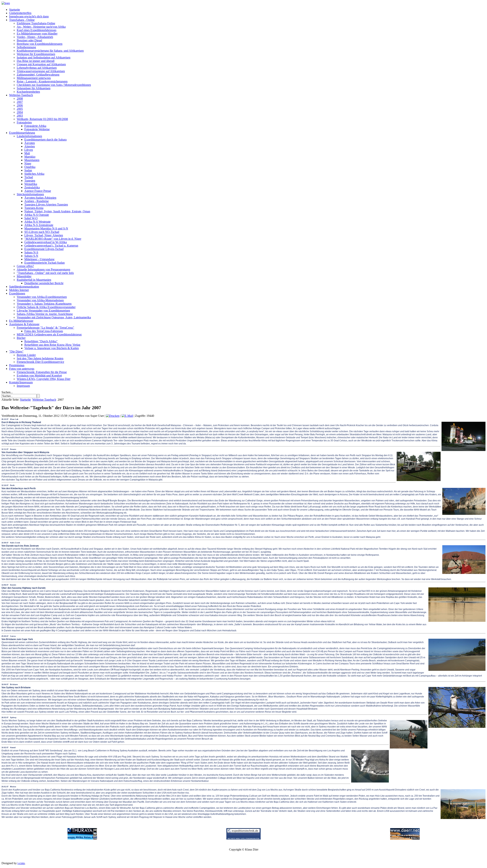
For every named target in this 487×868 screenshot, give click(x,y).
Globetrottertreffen (20, 13)
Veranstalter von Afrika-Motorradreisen (40, 300)
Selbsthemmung (26, 47)
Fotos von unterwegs (21, 368)
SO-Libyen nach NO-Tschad (41, 231)
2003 (20, 115)
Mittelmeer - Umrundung (39, 259)
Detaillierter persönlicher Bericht (43, 283)
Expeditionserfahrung (22, 132)
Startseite (14, 9)
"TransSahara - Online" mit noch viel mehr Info (45, 273)
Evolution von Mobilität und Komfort (39, 375)
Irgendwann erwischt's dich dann (29, 16)
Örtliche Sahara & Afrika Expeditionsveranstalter (46, 307)
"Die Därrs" (16, 351)
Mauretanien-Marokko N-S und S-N (46, 228)
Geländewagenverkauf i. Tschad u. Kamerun (51, 245)
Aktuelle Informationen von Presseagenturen (43, 269)
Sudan (28, 170)
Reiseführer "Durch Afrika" (41, 341)
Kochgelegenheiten (28, 91)
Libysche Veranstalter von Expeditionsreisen (43, 310)
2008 (20, 98)
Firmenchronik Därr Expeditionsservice (40, 361)
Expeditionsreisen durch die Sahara (45, 139)
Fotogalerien (24, 122)
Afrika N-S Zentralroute (38, 225)
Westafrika (30, 184)
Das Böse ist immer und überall (35, 61)
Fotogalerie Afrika (35, 125)
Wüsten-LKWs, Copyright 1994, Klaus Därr (43, 379)
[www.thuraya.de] (82, 838)
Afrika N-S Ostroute (36, 214)
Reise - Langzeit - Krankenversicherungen (42, 81)
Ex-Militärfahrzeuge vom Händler (37, 33)
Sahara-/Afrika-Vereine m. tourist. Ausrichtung (45, 314)
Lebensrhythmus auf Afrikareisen (37, 67)
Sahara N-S (31, 252)
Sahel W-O (31, 218)
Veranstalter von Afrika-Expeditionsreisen (42, 296)
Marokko (29, 156)
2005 (20, 108)
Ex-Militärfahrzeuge (21, 320)
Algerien (29, 146)
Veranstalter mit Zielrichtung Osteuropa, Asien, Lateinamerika (54, 317)
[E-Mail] (127, 415)
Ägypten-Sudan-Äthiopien (40, 197)
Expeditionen (17, 293)
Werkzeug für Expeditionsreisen (36, 54)
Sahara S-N (31, 255)
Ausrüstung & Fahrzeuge (24, 324)
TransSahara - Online (22, 19)
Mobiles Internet (19, 290)
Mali (27, 153)
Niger (27, 163)
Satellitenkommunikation (24, 286)
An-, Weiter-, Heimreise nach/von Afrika (41, 26)
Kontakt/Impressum (21, 382)
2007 (20, 102)
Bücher (21, 337)
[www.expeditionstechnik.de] (243, 838)
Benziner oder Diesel (29, 40)
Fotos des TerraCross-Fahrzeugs (43, 331)
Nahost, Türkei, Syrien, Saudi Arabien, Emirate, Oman (57, 211)
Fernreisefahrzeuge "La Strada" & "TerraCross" (45, 327)
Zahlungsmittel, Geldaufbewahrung (38, 74)
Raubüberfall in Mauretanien (34, 279)
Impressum (23, 385)
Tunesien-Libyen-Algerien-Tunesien (46, 204)
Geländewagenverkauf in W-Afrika (45, 242)
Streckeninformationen (30, 194)
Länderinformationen (29, 136)
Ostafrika (29, 167)
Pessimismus (16, 365)
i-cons (21, 863)
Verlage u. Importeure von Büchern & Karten (51, 348)
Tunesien (29, 180)
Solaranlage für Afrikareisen (33, 88)
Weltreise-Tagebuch (21, 95)
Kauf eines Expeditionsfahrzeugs (36, 30)
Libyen (28, 149)
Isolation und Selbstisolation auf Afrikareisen (43, 57)
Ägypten (29, 143)
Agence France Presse (37, 190)
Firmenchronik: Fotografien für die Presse (42, 372)
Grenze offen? (25, 266)
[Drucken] (112, 415)
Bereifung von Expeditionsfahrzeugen (39, 43)
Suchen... (7, 392)
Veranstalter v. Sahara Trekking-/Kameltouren (44, 303)
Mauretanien (31, 160)
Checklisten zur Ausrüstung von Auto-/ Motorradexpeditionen (54, 84)
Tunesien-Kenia (33, 208)
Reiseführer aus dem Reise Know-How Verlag (52, 344)
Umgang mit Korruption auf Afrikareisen (41, 64)
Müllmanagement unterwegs (34, 78)
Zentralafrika (32, 187)
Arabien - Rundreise (36, 201)
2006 (20, 105)
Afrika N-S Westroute (37, 221)
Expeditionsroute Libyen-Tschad (44, 249)
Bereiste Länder (26, 355)
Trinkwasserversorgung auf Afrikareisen (41, 71)
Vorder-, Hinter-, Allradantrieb (35, 37)
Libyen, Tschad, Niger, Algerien (43, 235)
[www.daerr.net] (405, 838)
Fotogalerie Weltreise (37, 129)
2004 (20, 112)
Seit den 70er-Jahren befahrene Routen (40, 358)
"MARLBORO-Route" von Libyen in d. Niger (52, 238)
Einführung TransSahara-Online (36, 23)
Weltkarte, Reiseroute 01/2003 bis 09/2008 (42, 119)
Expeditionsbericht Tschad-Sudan (44, 262)
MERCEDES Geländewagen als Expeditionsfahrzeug (49, 334)
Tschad (28, 177)
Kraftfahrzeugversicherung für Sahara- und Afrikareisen (50, 50)
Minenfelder (24, 276)
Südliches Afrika (34, 173)
